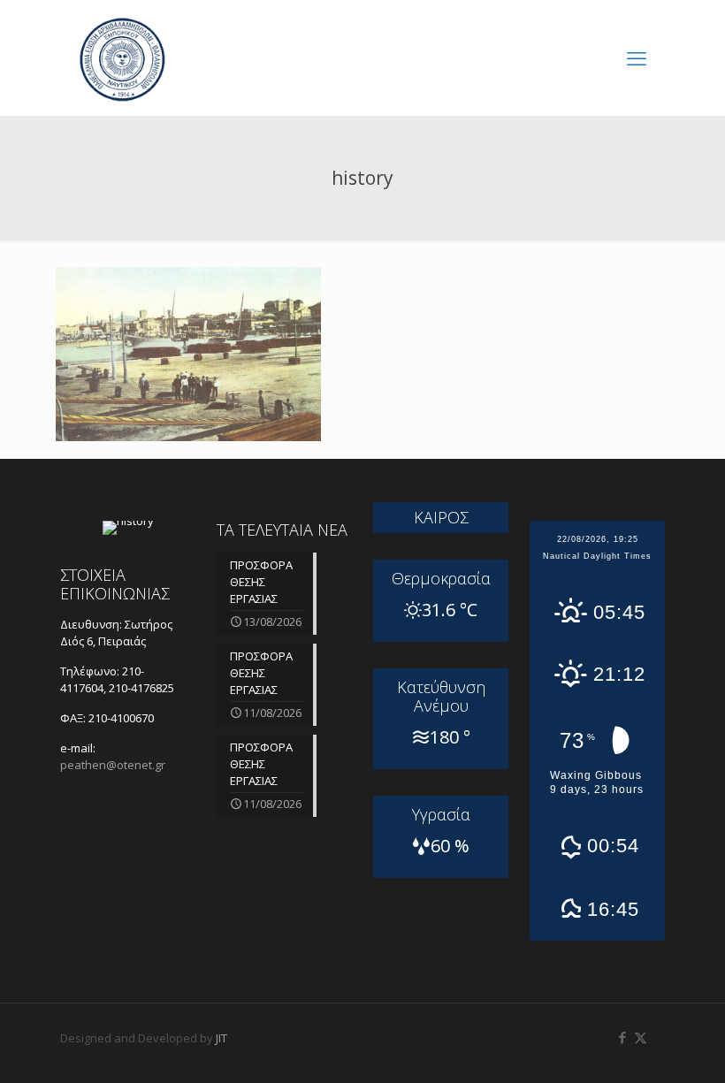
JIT (221, 1038)
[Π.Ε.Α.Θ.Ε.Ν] (122, 57)
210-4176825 (141, 688)
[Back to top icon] (640, 1046)
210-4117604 (102, 679)
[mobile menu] (637, 57)
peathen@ (112, 765)
